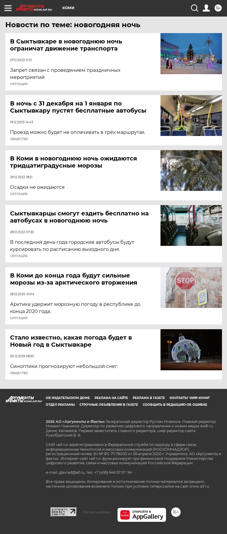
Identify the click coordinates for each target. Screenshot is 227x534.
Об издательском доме (68, 398)
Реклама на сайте (111, 398)
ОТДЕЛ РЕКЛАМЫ (60, 405)
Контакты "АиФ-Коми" (190, 398)
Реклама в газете (149, 398)
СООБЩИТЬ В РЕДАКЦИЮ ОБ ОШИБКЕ (175, 405)
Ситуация (18, 84)
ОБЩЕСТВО (19, 139)
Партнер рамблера (97, 512)
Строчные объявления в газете (109, 405)
